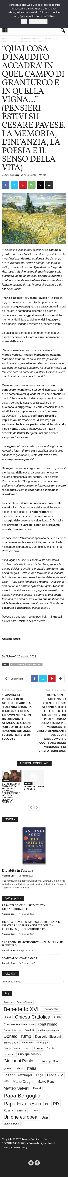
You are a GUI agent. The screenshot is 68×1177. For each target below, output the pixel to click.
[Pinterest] (23, 185)
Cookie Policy (20, 1147)
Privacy (6, 1147)
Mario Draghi (23, 1082)
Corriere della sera (12, 1030)
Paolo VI (37, 1088)
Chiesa (7, 1017)
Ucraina (34, 1110)
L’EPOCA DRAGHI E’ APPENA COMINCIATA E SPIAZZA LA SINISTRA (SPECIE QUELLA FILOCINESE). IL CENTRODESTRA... (31, 925)
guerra (8, 1068)
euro (27, 1048)
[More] (61, 678)
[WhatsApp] (32, 185)
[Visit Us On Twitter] (31, 1163)
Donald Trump (17, 1036)
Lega (39, 1075)
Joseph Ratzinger (18, 1075)
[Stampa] (49, 185)
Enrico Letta (11, 1042)
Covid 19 (29, 1030)
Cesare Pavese (17, 664)
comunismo (47, 1024)
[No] (63, 14)
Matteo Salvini (16, 1088)
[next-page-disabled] (37, 808)
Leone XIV (55, 1075)
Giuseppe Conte (50, 1061)
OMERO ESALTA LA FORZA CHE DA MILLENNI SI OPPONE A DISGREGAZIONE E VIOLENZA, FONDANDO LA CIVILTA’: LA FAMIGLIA (11, 792)
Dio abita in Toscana (17, 870)
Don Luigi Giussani (48, 1036)
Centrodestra (50, 1009)
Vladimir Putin (11, 1123)
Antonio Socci (12, 174)
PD (56, 1103)
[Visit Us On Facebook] (37, 1163)
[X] (14, 185)
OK (24, 21)
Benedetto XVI (21, 1009)
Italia (31, 1068)
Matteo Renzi (46, 1081)
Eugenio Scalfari (12, 1048)
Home (4, 38)
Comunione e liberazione (19, 1024)
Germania (9, 1054)
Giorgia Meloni (30, 1054)
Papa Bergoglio (22, 1096)
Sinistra (21, 1110)
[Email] (40, 185)
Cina (57, 1017)
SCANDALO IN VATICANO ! (19, 958)
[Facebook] (5, 185)
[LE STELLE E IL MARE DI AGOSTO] (34, 777)
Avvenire (8, 1002)
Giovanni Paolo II (20, 1060)
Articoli (14, 38)
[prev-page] (31, 808)
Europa (38, 1048)
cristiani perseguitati (49, 1030)
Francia (50, 1048)
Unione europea (20, 1117)
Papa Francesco (22, 1104)
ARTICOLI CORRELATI (34, 763)
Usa (44, 1117)
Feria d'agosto (34, 664)
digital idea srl (47, 1143)
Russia (8, 1110)
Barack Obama (24, 1002)
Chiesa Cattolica (32, 1016)
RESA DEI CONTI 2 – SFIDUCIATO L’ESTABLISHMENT (23, 907)
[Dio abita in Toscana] (34, 846)
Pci (47, 1103)
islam (19, 1068)
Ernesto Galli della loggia (35, 1042)
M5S (6, 1081)
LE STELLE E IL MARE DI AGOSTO (34, 787)
